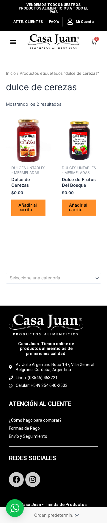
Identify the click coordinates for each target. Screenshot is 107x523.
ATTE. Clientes (28, 22)
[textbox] (51, 278)
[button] (13, 42)
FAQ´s (54, 22)
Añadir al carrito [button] (27, 207)
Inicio (11, 73)
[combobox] (53, 278)
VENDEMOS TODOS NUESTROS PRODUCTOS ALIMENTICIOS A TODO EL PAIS (53, 8)
